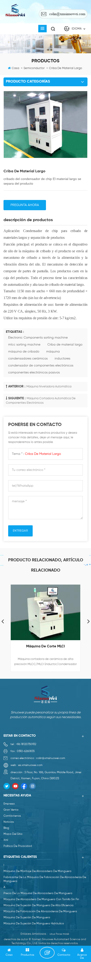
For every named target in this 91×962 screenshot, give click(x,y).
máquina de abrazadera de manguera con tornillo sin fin (41, 899)
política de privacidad (18, 846)
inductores (62, 358)
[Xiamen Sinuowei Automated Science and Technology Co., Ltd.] (15, 10)
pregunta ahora (24, 205)
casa (15, 68)
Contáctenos (12, 816)
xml (6, 840)
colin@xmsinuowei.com (67, 14)
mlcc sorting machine (24, 344)
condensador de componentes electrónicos (40, 365)
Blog (6, 828)
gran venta (11, 810)
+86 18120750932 (26, 744)
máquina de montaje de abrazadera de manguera (37, 871)
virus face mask (59, 934)
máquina (53, 351)
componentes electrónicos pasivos (34, 372)
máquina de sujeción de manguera (27, 917)
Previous (2, 621)
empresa (9, 803)
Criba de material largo (64, 344)
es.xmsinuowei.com (30, 765)
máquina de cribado (23, 351)
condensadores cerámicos (28, 358)
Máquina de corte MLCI (45, 646)
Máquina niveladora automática (48, 386)
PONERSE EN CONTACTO (47, 953)
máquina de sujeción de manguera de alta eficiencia (39, 905)
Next (88, 621)
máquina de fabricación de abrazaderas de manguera (40, 911)
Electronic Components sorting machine (38, 337)
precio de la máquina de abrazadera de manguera (38, 893)
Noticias (9, 822)
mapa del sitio (13, 834)
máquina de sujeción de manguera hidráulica (34, 923)
